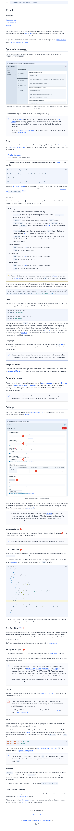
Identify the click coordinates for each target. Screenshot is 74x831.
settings (47, 225)
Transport (44, 656)
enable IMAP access (47, 693)
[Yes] (33, 814)
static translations (53, 347)
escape (17, 278)
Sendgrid (56, 669)
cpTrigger (47, 330)
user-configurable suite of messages (24, 385)
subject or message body (26, 130)
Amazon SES (30, 669)
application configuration (25, 751)
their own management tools (19, 42)
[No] (40, 814)
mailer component (36, 412)
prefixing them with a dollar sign (47, 748)
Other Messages (11, 23)
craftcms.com (27, 820)
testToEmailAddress (23, 796)
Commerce (64, 383)
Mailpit (28, 732)
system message (61, 40)
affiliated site (22, 132)
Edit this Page (48, 820)
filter (61, 344)
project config (30, 508)
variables (59, 163)
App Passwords (22, 712)
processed (14, 562)
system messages (46, 383)
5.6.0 (20, 627)
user (25, 247)
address (54, 276)
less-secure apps (54, 710)
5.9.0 (23, 191)
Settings (8, 25)
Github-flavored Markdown (17, 147)
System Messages (11, 20)
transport (27, 414)
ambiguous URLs (14, 371)
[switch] (37, 824)
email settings (28, 33)
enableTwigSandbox (19, 186)
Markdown (62, 145)
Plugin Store (53, 653)
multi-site (21, 119)
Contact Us (37, 820)
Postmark (47, 669)
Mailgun (39, 669)
